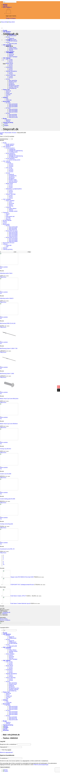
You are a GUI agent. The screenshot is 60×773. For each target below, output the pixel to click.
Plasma (11, 52)
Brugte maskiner (10, 144)
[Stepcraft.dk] (7, 22)
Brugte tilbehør (10, 145)
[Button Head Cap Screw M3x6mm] (9, 414)
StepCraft (8, 91)
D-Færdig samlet (13, 152)
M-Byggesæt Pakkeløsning (16, 156)
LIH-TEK (8, 94)
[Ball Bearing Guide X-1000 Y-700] (9, 339)
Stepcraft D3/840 (13, 112)
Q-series (11, 166)
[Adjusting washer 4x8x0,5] (9, 289)
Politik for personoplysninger (41, 764)
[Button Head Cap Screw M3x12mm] (9, 389)
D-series (11, 163)
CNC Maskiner (7, 31)
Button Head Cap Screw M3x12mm (9, 398)
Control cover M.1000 (5, 473)
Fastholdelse (9, 67)
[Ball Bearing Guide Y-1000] (9, 364)
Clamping (8, 162)
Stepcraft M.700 (13, 116)
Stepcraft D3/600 (13, 110)
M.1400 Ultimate (13, 41)
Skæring (11, 55)
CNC (7, 98)
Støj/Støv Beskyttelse (11, 71)
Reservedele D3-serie (8, 242)
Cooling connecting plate (6, 524)
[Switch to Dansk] (5, 769)
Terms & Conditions (5, 620)
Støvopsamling (13, 182)
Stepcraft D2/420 (13, 104)
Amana (8, 92)
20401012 (4, 613)
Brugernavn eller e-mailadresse (8, 744)
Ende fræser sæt (10, 216)
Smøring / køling (13, 181)
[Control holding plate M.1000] (9, 490)
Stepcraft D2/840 (13, 106)
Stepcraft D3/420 (13, 109)
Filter (29, 252)
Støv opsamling (13, 80)
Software (5, 97)
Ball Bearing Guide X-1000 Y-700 (8, 348)
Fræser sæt (9, 93)
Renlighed (11, 178)
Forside (5, 30)
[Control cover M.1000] (9, 464)
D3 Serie (8, 108)
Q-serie (8, 42)
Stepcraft (8, 219)
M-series (11, 165)
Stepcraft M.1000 (13, 117)
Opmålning (11, 84)
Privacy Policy (3, 618)
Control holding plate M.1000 (7, 498)
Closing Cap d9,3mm (5, 448)
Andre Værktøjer (10, 51)
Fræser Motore (12, 47)
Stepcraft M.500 (13, 114)
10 (3, 564)
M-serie (11, 62)
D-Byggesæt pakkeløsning (16, 150)
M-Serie (8, 37)
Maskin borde (9, 183)
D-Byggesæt (12, 149)
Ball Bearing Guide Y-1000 (7, 373)
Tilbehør (11, 50)
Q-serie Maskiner (10, 158)
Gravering (11, 54)
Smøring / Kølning (13, 87)
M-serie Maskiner (10, 153)
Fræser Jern (6, 89)
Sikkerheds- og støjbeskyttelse (14, 188)
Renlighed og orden (14, 85)
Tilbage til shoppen (11, 18)
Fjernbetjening (12, 88)
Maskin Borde (9, 63)
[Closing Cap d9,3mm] (9, 439)
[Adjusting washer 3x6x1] (9, 264)
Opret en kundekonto (5, 767)
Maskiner (8, 119)
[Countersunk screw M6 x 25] (9, 540)
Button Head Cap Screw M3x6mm (9, 423)
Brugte (5, 118)
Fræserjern (6, 212)
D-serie (11, 60)
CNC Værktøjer (7, 45)
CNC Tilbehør (6, 58)
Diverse (8, 79)
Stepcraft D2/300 (13, 232)
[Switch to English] (5, 125)
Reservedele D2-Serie (11, 231)
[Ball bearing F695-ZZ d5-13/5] (9, 314)
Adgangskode (4, 747)
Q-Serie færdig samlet (14, 160)
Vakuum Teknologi (10, 75)
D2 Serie (8, 102)
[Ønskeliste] (0, 366)
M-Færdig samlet (13, 157)
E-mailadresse (4, 758)
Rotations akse (13, 81)
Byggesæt (11, 34)
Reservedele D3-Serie (11, 237)
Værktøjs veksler (13, 48)
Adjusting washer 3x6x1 (6, 273)
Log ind (9, 749)
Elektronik (11, 83)
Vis (1, 268)
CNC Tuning (9, 59)
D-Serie (8, 33)
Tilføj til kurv (3, 277)
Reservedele (6, 101)
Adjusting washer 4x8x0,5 (6, 298)
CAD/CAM (8, 100)
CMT (7, 96)
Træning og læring (8, 122)
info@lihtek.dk (6, 612)
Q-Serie (11, 198)
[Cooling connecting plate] (9, 515)
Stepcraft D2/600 (13, 105)
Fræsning (8, 46)
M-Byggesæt (12, 154)
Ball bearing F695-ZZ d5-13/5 (7, 323)
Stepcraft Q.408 (13, 43)
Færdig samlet (12, 35)
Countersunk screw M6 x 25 (7, 549)
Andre (10, 202)
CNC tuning (9, 167)
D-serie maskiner (10, 148)
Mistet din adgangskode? (6, 752)
